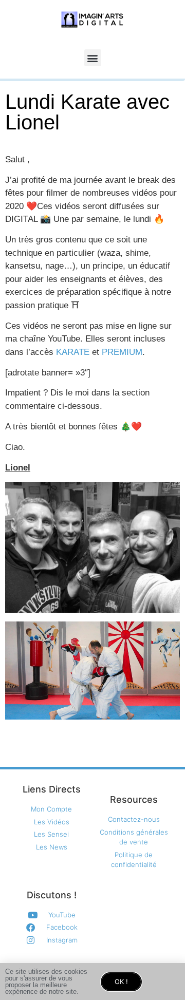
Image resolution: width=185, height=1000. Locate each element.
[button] (92, 57)
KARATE (72, 352)
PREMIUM (122, 352)
